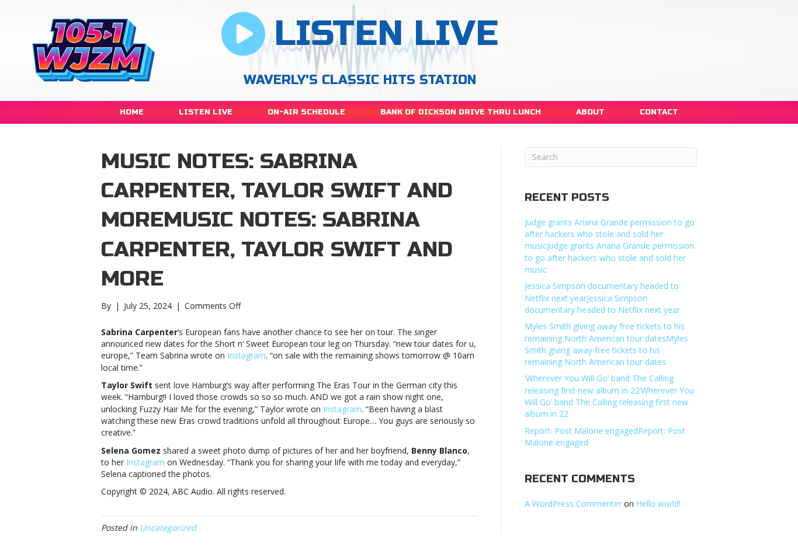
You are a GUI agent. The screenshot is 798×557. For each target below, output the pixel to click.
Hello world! (658, 503)
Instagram (246, 355)
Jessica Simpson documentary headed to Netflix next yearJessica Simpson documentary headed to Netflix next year (602, 297)
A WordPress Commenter (573, 503)
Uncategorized (168, 527)
